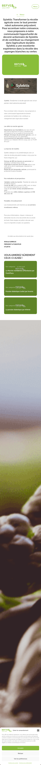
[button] (38, 730)
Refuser (20, 753)
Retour (22, 15)
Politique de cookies (13, 763)
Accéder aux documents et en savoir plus (20, 236)
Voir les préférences (20, 759)
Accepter (21, 748)
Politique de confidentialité (25, 763)
